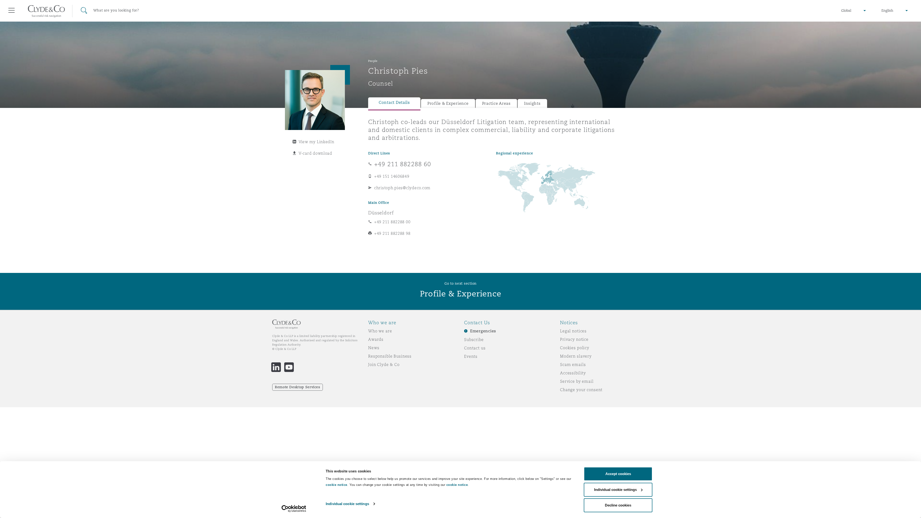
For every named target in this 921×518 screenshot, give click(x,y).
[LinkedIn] (276, 367)
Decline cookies (618, 505)
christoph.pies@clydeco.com (402, 187)
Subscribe (474, 339)
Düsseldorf (381, 213)
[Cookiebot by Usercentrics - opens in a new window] (294, 508)
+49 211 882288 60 (402, 164)
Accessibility (573, 373)
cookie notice (336, 485)
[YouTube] (289, 367)
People (372, 61)
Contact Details (394, 102)
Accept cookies (618, 474)
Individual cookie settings (347, 504)
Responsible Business (390, 356)
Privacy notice (574, 339)
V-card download (315, 153)
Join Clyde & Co (384, 364)
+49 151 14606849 (391, 176)
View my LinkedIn (316, 141)
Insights (532, 103)
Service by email (577, 381)
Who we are (380, 331)
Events (471, 356)
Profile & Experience (448, 103)
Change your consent (581, 389)
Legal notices (573, 331)
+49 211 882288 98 (392, 233)
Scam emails (573, 364)
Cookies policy (574, 347)
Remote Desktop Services (297, 387)
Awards (376, 339)
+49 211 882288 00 (392, 221)
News (373, 347)
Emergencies (483, 331)
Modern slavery (576, 356)
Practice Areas (496, 103)
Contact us (475, 348)
